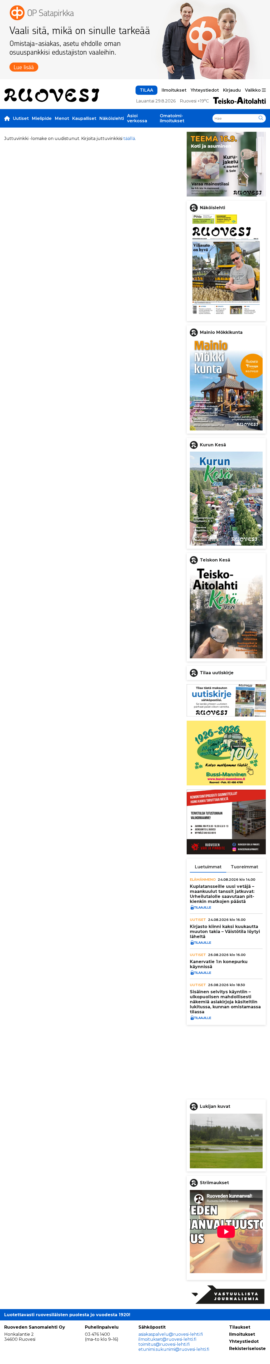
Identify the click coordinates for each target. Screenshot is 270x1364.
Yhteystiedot (205, 90)
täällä (129, 138)
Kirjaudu (232, 90)
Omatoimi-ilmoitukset (172, 118)
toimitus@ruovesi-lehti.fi (164, 1344)
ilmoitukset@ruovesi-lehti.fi (167, 1339)
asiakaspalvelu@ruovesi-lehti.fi (170, 1334)
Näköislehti (111, 118)
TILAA (146, 90)
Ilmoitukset (174, 90)
